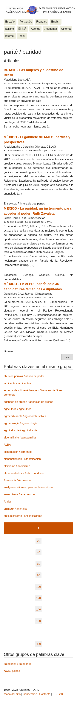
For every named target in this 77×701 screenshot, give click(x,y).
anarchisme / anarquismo (19, 494)
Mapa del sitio (12, 694)
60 (38, 563)
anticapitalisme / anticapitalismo (23, 515)
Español (10, 21)
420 (38, 643)
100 (38, 586)
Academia (50, 28)
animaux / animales (15, 508)
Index (22, 35)
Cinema (66, 28)
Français (41, 21)
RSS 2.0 (58, 694)
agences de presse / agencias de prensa (28, 401)
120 (38, 598)
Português (25, 21)
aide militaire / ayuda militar (20, 437)
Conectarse (30, 694)
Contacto (44, 694)
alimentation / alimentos (18, 451)
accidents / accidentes (17, 383)
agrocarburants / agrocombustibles (25, 416)
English (55, 21)
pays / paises (12, 670)
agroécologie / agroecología (20, 423)
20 (38, 541)
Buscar (8, 351)
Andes (8, 501)
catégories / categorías (18, 663)
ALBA (7, 444)
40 (38, 552)
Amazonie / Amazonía (17, 480)
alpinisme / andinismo (17, 466)
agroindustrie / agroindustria (20, 430)
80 (38, 575)
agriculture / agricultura (17, 408)
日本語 (22, 28)
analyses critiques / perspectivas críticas (28, 487)
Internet (9, 35)
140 (38, 609)
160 (38, 621)
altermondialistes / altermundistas (24, 473)
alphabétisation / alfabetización (22, 458)
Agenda (35, 28)
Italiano (9, 28)
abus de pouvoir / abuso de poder (24, 376)
